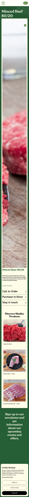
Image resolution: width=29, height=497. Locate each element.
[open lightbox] (25, 25)
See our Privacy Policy (7, 477)
